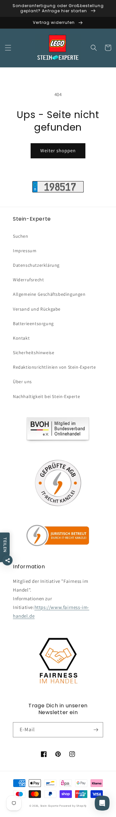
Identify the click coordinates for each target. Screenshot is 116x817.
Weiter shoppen (58, 150)
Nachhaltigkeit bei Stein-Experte (46, 396)
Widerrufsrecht (28, 280)
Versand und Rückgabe (37, 309)
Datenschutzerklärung (36, 265)
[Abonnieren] (96, 729)
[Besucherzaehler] (58, 191)
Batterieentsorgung (33, 323)
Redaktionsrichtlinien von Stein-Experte (54, 367)
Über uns (22, 381)
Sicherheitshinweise (33, 352)
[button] (8, 48)
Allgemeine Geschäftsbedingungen (49, 294)
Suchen (20, 236)
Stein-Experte (49, 805)
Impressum (24, 251)
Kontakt (21, 338)
